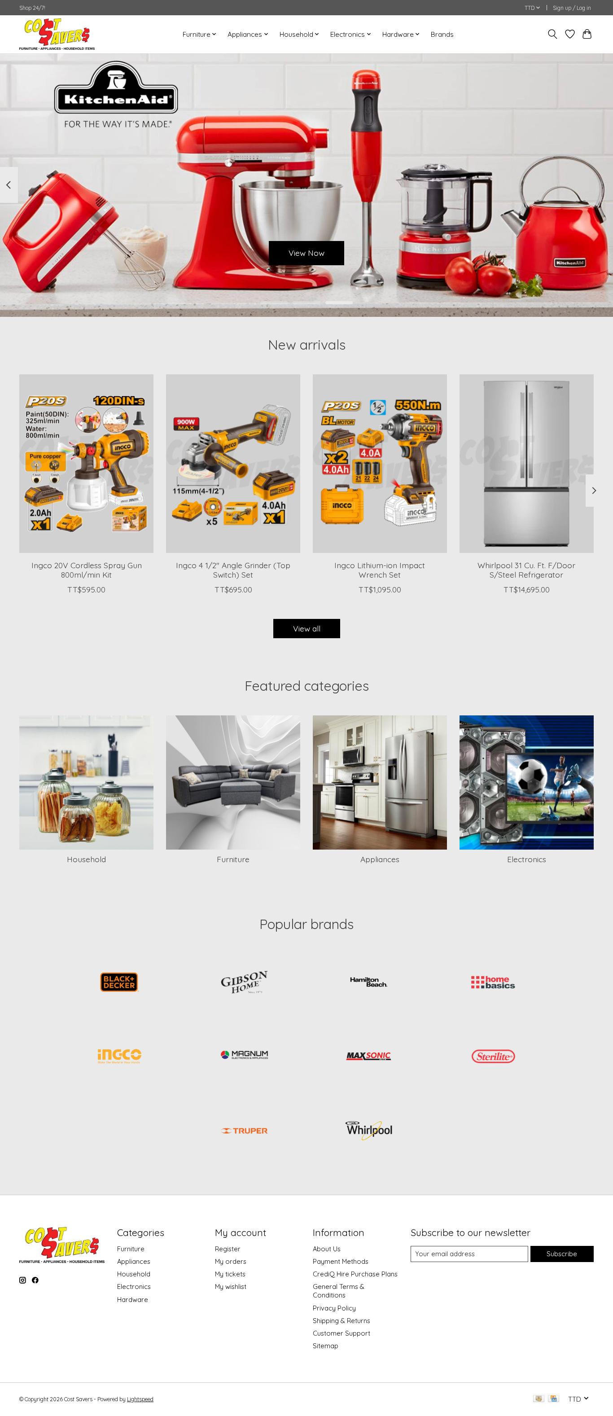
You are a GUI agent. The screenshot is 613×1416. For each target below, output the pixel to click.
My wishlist (230, 1286)
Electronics (526, 859)
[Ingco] (120, 1057)
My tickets (230, 1274)
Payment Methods (340, 1261)
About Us (327, 1249)
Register (228, 1249)
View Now (306, 253)
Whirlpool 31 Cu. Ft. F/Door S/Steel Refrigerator (526, 569)
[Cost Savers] (57, 34)
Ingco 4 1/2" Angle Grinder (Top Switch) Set (233, 569)
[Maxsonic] (369, 1057)
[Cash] (538, 1399)
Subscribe (562, 1253)
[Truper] (244, 1131)
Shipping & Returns (341, 1320)
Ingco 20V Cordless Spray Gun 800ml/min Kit (86, 569)
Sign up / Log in (572, 7)
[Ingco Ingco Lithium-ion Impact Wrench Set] (380, 463)
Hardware (132, 1299)
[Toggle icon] (552, 34)
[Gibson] (244, 983)
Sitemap (325, 1345)
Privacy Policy (334, 1308)
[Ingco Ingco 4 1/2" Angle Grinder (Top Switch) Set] (233, 463)
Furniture (233, 859)
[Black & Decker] (120, 983)
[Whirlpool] (369, 1131)
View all (306, 628)
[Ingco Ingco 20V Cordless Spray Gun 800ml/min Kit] (86, 463)
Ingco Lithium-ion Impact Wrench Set (379, 569)
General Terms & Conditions (338, 1290)
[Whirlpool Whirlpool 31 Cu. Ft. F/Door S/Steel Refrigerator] (527, 463)
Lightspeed (140, 1399)
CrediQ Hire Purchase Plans (355, 1274)
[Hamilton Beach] (369, 983)
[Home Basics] (493, 983)
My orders (230, 1261)
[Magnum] (244, 1057)
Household (86, 859)
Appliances (379, 859)
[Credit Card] (553, 1399)
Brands (442, 34)
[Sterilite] (493, 1057)
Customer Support (341, 1333)
